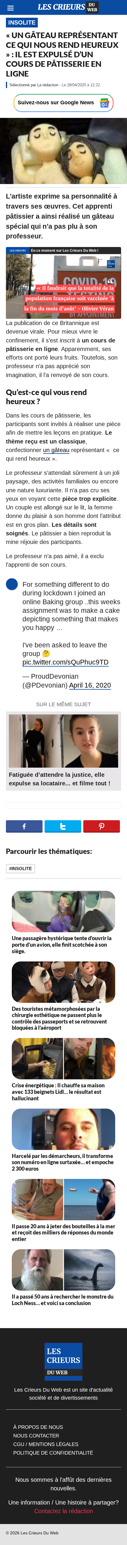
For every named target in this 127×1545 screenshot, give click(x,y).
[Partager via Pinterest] (101, 826)
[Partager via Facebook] (24, 826)
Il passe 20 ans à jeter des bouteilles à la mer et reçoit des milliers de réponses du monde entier (63, 1232)
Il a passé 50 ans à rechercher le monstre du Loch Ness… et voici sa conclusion (62, 1299)
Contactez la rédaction (63, 1511)
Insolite (21, 22)
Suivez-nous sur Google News (56, 102)
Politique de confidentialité (53, 1452)
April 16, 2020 (90, 685)
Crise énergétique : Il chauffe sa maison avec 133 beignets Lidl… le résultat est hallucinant (58, 1091)
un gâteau (56, 450)
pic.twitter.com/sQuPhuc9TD (65, 662)
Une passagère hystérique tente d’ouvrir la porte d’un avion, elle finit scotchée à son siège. (62, 944)
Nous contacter (36, 1435)
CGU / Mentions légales (45, 1444)
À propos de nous (38, 1427)
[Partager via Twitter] (63, 826)
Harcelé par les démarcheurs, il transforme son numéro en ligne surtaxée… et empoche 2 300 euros (63, 1162)
